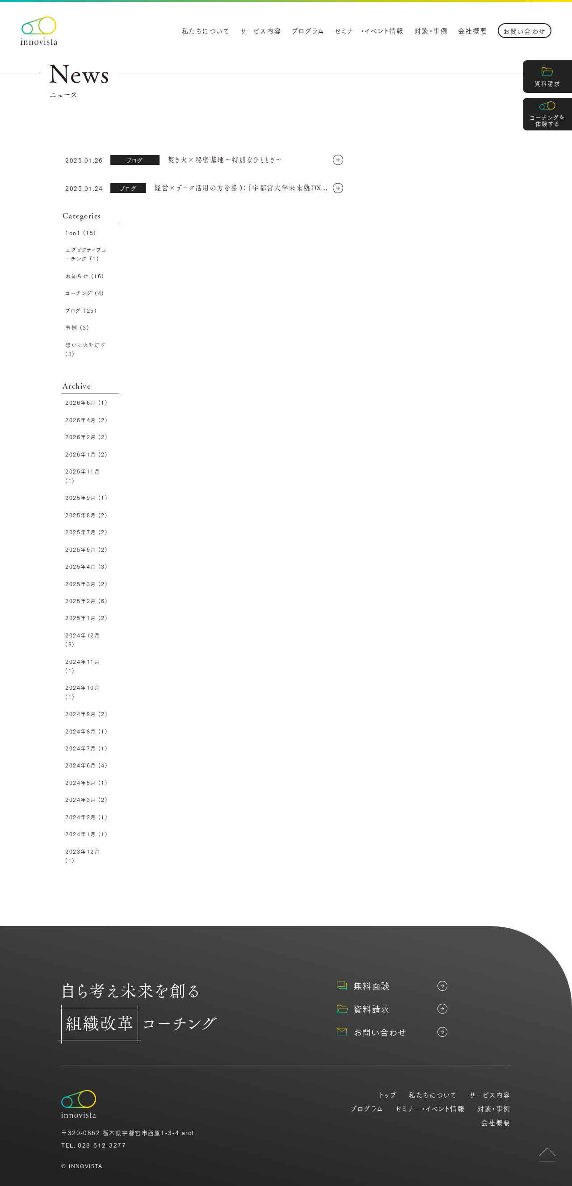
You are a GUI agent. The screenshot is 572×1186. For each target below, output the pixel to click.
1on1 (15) (80, 232)
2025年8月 (86, 515)
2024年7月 (86, 748)
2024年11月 (82, 666)
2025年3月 (86, 583)
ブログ (134, 159)
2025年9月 (86, 497)
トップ (388, 1095)
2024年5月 (86, 782)
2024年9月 (86, 713)
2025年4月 (86, 566)
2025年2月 (86, 600)
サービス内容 (261, 30)
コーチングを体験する (547, 120)
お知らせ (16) (84, 276)
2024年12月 (82, 639)
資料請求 (547, 83)
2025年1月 (86, 617)
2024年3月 (86, 799)
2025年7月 (86, 532)
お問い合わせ (524, 31)
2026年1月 (86, 454)
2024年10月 (82, 691)
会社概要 (473, 30)
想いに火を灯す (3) (85, 349)
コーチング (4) (84, 293)
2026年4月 (86, 419)
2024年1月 (86, 834)
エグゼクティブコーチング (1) (85, 254)
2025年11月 (82, 475)
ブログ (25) (81, 310)
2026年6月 (86, 402)
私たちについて (206, 30)
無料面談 (371, 985)
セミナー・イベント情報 (369, 30)
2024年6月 (86, 765)
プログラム (308, 30)
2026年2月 (86, 436)
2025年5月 (86, 549)
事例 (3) (77, 327)
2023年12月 (82, 855)
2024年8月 (86, 731)
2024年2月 (86, 817)
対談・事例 (431, 30)
